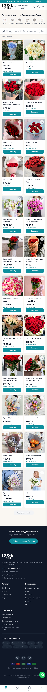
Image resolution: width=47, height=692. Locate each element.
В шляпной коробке (18, 643)
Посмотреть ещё (23, 513)
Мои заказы (6, 618)
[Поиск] (38, 6)
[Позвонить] (34, 7)
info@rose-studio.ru (11, 575)
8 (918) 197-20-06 (11, 572)
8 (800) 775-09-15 (12, 568)
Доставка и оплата (32, 588)
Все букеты (6, 588)
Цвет (42, 31)
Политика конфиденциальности (19, 668)
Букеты (4, 591)
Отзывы (28, 601)
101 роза (6, 643)
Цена (17, 31)
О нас (27, 591)
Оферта (36, 668)
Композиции (6, 594)
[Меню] (43, 7)
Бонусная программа (33, 598)
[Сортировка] (4, 31)
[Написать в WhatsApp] (42, 675)
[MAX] (29, 658)
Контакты (28, 594)
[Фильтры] (9, 31)
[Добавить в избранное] (19, 42)
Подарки (5, 598)
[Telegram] (17, 658)
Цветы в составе (29, 31)
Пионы (40, 643)
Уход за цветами (8, 624)
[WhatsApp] (23, 658)
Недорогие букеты (20, 647)
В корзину (12, 74)
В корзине (31, 643)
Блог (27, 604)
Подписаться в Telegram (24, 541)
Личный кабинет (8, 614)
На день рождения (36, 647)
